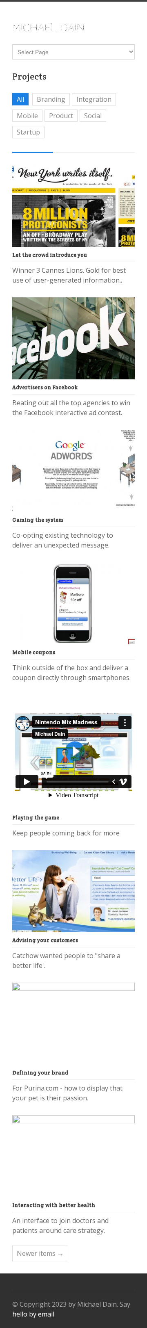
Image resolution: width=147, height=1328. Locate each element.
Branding (51, 99)
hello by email (33, 1314)
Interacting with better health (53, 1205)
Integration (93, 99)
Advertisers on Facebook (45, 387)
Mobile (27, 115)
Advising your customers (45, 940)
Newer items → (40, 1253)
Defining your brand (40, 1072)
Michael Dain (48, 28)
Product (61, 115)
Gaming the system (37, 519)
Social (93, 115)
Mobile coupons (33, 652)
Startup (28, 132)
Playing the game (35, 817)
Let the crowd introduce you (49, 254)
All (20, 99)
